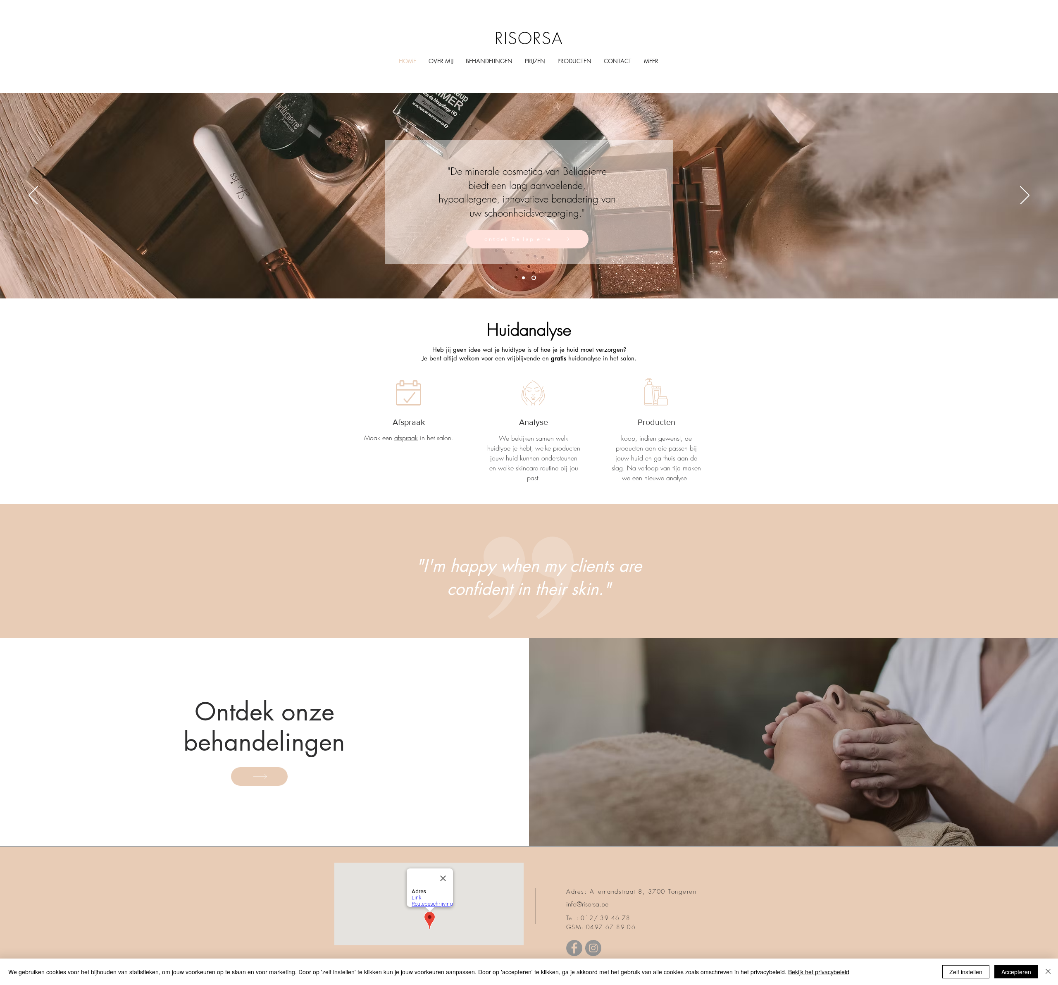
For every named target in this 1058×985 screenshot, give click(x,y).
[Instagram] (593, 948)
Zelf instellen (965, 972)
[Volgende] (1024, 196)
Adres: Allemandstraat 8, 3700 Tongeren (631, 891)
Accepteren (1016, 972)
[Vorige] (33, 196)
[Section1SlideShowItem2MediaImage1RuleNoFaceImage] (533, 278)
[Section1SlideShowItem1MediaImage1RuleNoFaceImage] (523, 278)
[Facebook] (574, 948)
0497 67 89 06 (611, 927)
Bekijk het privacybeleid (818, 972)
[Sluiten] (1048, 971)
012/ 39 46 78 (605, 918)
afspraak (406, 437)
